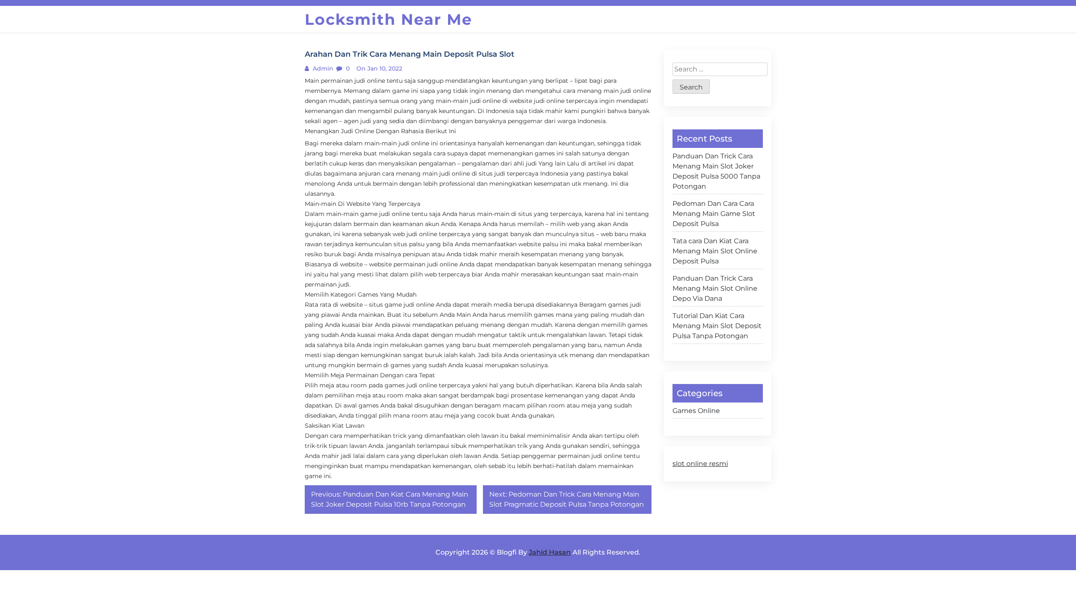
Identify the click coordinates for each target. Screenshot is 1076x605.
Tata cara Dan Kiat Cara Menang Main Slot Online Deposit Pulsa (714, 251)
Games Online (696, 411)
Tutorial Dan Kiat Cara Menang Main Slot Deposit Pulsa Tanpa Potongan (717, 326)
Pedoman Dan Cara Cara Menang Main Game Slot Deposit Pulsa (713, 214)
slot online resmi (700, 464)
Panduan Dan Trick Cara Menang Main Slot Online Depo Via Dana (714, 288)
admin (322, 68)
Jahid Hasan (550, 552)
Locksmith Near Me (388, 19)
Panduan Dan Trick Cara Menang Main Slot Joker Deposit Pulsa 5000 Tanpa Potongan (716, 171)
